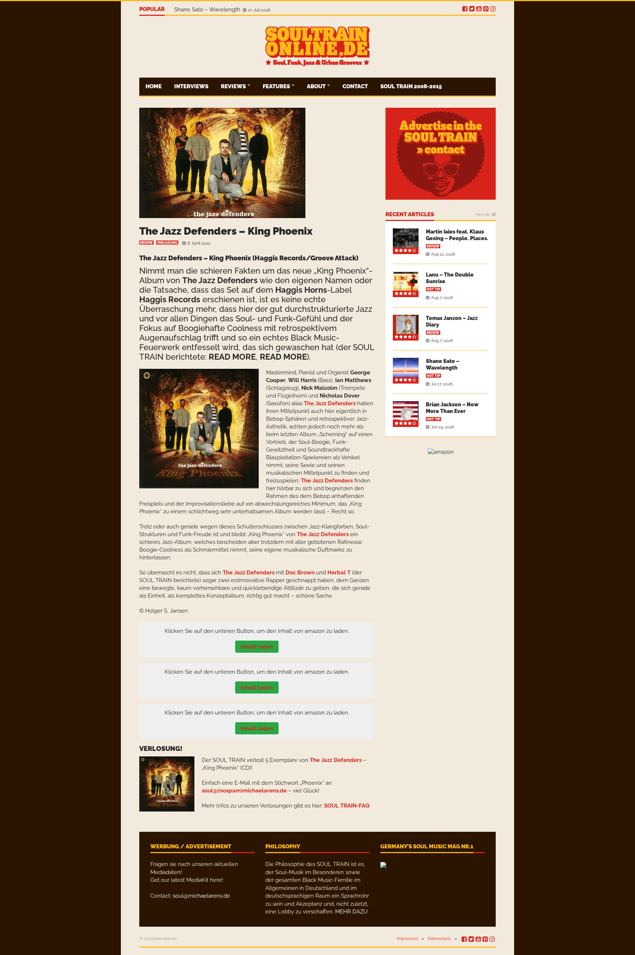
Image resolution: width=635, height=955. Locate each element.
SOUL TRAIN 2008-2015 (411, 86)
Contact (355, 86)
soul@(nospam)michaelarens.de (244, 790)
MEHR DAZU (351, 911)
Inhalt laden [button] (257, 647)
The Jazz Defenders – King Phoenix (226, 231)
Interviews (191, 86)
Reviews (234, 86)
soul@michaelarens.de (201, 895)
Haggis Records (169, 299)
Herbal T (339, 572)
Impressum (407, 938)
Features (277, 86)
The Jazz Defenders (220, 280)
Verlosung (167, 243)
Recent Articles (409, 215)
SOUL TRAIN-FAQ (346, 805)
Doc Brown (300, 572)
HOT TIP (433, 289)
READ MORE (232, 356)
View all (482, 215)
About (317, 86)
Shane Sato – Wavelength (208, 9)
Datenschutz (439, 938)
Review (146, 243)
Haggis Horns (301, 290)
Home (154, 86)
